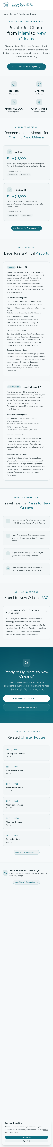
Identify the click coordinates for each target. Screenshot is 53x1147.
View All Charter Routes (24, 852)
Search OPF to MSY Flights (24, 67)
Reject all (26, 1141)
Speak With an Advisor (26, 707)
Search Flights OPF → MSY (24, 698)
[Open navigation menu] (47, 4)
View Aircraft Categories (25, 882)
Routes (13, 14)
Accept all (27, 1137)
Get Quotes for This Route (24, 228)
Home (5, 14)
